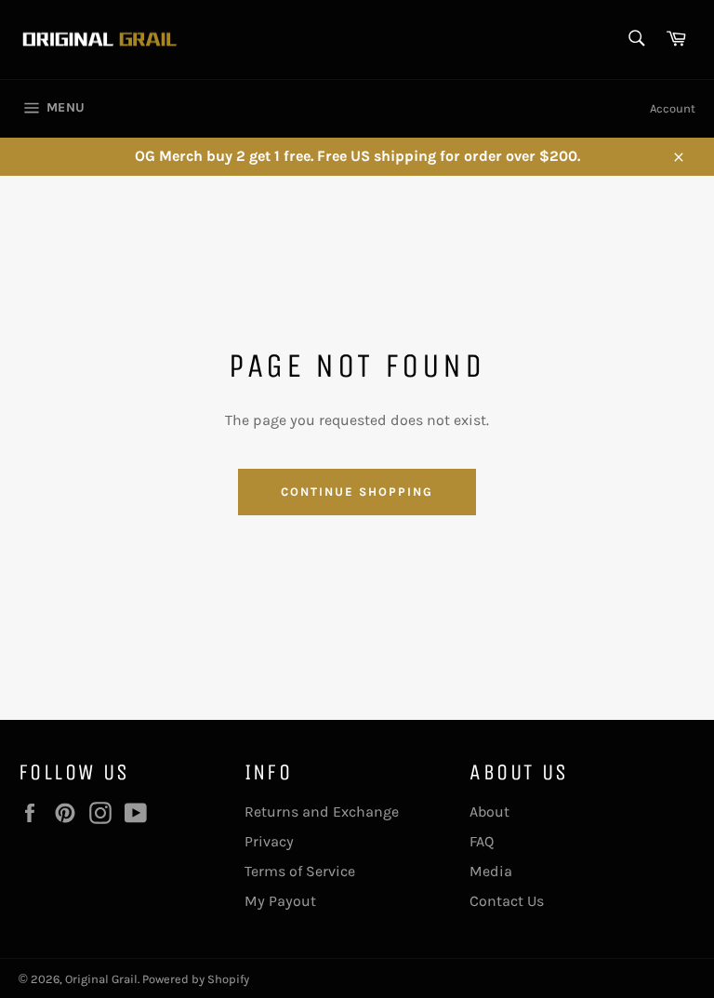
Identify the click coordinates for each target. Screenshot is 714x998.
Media (490, 871)
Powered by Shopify (195, 979)
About (489, 811)
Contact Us (506, 901)
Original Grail (101, 979)
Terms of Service (300, 871)
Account (672, 108)
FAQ (481, 841)
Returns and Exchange (322, 811)
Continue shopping (356, 492)
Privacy (269, 841)
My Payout (280, 901)
